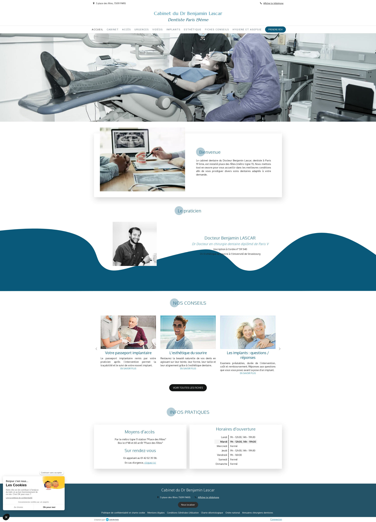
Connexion (276, 519)
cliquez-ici (150, 462)
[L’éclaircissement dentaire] (248, 332)
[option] (128, 347)
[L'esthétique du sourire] (128, 332)
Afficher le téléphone (273, 3)
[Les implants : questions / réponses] (188, 332)
